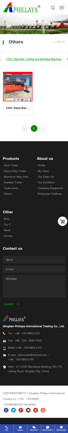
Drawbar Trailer (13, 182)
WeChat (34, 430)
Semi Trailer (11, 165)
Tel (6, 430)
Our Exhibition (46, 182)
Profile (41, 165)
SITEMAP (33, 398)
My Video (43, 171)
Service (8, 235)
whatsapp (47, 430)
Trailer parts (11, 188)
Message (61, 430)
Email (20, 430)
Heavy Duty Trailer (15, 171)
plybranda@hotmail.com (32, 354)
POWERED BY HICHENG (20, 404)
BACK (61, 41)
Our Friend (8, 224)
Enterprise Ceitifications (51, 193)
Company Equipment (50, 188)
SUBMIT (9, 304)
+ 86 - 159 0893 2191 (27, 333)
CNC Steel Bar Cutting (16, 108)
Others (8, 193)
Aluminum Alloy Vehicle (17, 176)
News (7, 230)
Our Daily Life (46, 176)
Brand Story (8, 218)
